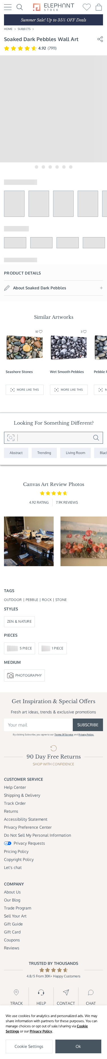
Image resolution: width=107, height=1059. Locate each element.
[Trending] (44, 453)
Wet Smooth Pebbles (67, 372)
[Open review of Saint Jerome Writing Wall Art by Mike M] (29, 541)
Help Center (15, 787)
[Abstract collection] (16, 453)
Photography (28, 675)
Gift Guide (13, 923)
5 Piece (26, 648)
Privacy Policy (41, 1031)
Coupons (12, 939)
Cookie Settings (29, 1046)
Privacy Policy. (86, 734)
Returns (11, 811)
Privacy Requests (29, 843)
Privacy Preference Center (28, 827)
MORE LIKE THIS (28, 389)
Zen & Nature (19, 621)
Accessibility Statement (25, 819)
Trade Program (17, 907)
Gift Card (12, 931)
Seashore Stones (19, 372)
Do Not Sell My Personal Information (37, 835)
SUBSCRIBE (87, 724)
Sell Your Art (15, 915)
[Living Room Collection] (75, 453)
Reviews (11, 947)
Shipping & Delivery (22, 795)
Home (8, 29)
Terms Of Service (63, 734)
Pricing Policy (16, 851)
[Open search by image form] (10, 437)
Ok (78, 1046)
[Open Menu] (8, 7)
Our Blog (12, 899)
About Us (12, 891)
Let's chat (13, 867)
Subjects (24, 29)
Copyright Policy (19, 859)
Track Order (15, 803)
